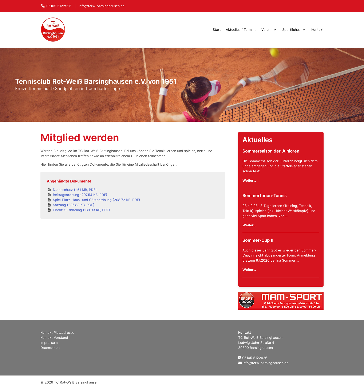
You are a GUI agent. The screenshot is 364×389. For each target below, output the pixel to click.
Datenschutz (50, 348)
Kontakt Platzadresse (57, 332)
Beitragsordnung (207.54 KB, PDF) (80, 195)
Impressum (49, 342)
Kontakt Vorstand (54, 337)
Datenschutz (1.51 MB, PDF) (75, 190)
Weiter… (249, 180)
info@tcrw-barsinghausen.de (101, 6)
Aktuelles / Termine (241, 29)
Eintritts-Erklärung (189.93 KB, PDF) (81, 210)
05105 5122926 (58, 6)
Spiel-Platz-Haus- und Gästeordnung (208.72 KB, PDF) (96, 200)
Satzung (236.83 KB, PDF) (73, 205)
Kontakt (317, 29)
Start (217, 29)
